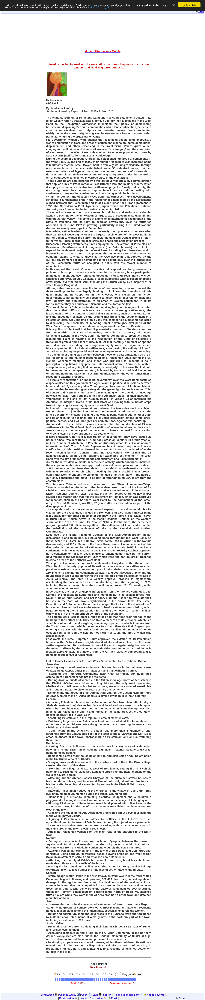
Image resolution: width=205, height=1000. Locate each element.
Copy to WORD (68, 995)
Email (113, 998)
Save (96, 995)
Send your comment (128, 995)
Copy (84, 995)
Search (107, 995)
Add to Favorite (155, 995)
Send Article (48, 995)
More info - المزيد (99, 7)
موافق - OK (189, 5)
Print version (66, 998)
